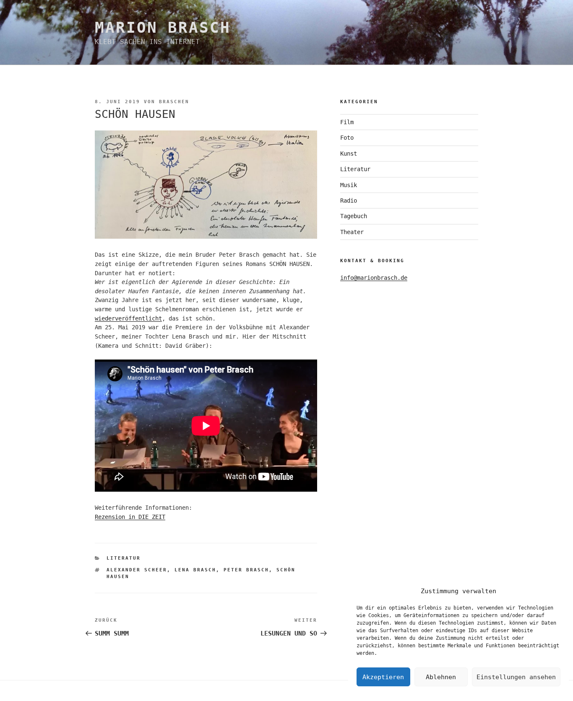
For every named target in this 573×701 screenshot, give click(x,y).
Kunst (348, 153)
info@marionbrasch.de (373, 277)
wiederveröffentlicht (128, 318)
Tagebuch (353, 216)
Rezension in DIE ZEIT (130, 516)
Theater (352, 232)
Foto (347, 137)
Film (347, 122)
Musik (348, 185)
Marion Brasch (162, 27)
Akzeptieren (383, 677)
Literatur (124, 558)
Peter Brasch (246, 570)
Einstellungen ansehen (516, 677)
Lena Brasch (195, 570)
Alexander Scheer (137, 570)
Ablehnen (441, 677)
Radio (348, 200)
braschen (174, 101)
